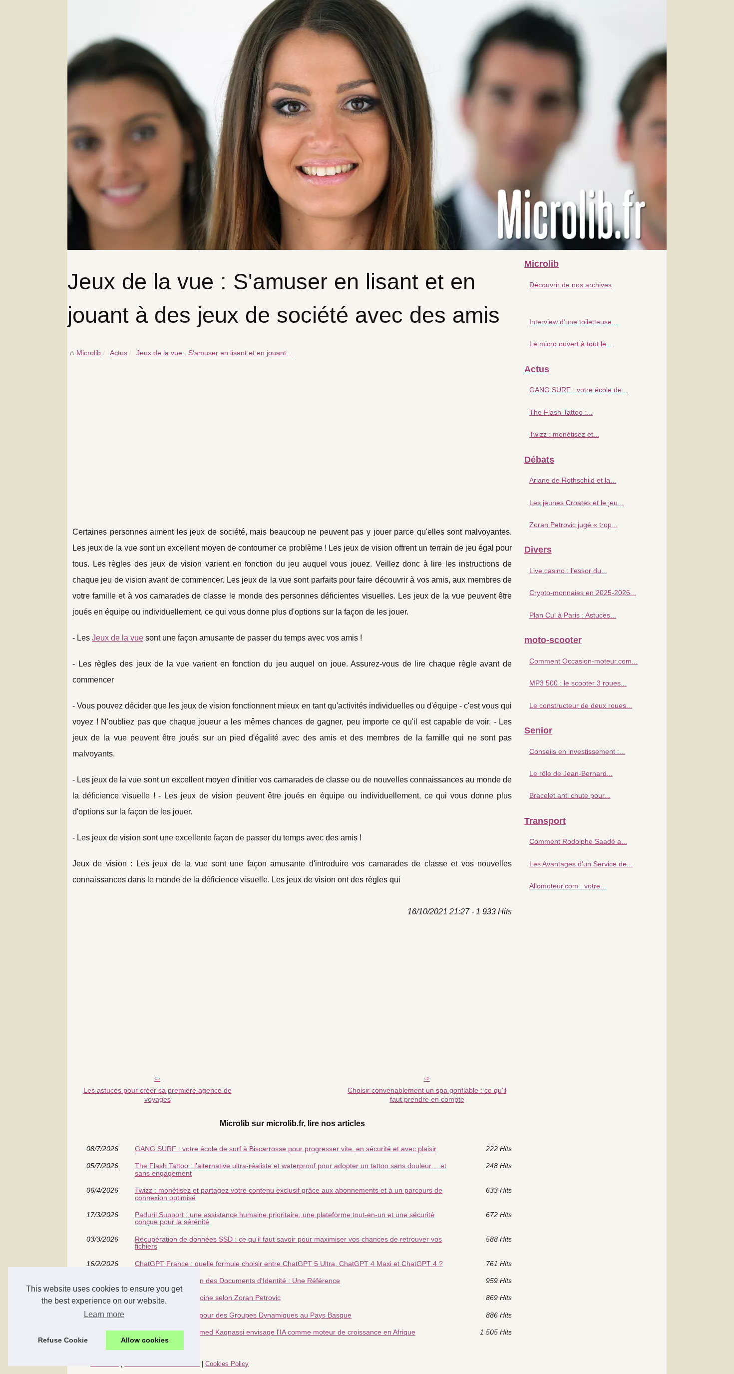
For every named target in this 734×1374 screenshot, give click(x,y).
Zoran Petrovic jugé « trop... (573, 525)
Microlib (88, 353)
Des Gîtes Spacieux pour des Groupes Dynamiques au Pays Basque (243, 1315)
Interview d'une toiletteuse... (573, 322)
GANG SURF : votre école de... (578, 390)
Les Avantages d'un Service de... (581, 864)
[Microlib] (367, 125)
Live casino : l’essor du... (568, 571)
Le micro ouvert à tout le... (570, 344)
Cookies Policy (227, 1364)
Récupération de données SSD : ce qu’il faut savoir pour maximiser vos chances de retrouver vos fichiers (288, 1243)
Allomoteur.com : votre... (567, 886)
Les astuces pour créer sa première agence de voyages (157, 1095)
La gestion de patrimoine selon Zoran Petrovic (208, 1297)
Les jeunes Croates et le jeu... (576, 503)
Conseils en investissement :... (577, 751)
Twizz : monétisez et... (564, 434)
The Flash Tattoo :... (561, 412)
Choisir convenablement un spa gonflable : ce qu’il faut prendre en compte (427, 1095)
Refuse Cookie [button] (63, 1340)
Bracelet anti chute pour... (569, 795)
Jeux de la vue (117, 638)
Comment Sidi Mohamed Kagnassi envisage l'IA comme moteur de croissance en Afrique (275, 1332)
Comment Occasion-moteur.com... (583, 661)
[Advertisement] (292, 434)
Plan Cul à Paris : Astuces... (572, 615)
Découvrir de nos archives (570, 285)
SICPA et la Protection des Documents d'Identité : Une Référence (237, 1280)
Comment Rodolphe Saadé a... (578, 841)
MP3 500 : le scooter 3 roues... (578, 683)
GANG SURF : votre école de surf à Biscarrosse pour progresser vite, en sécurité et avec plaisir (285, 1148)
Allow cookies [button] (145, 1340)
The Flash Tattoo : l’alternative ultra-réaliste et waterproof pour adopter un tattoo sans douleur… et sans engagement (290, 1169)
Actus (118, 353)
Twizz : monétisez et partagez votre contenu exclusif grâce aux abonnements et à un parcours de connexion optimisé (288, 1194)
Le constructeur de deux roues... (580, 705)
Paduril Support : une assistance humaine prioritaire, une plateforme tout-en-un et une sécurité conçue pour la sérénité (284, 1218)
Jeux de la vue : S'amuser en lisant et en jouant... (214, 353)
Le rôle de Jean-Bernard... (571, 773)
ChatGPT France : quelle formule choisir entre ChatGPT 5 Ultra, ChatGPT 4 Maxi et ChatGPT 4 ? (289, 1263)
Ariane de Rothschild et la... (572, 480)
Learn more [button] (104, 1314)
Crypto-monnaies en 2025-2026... (582, 593)
